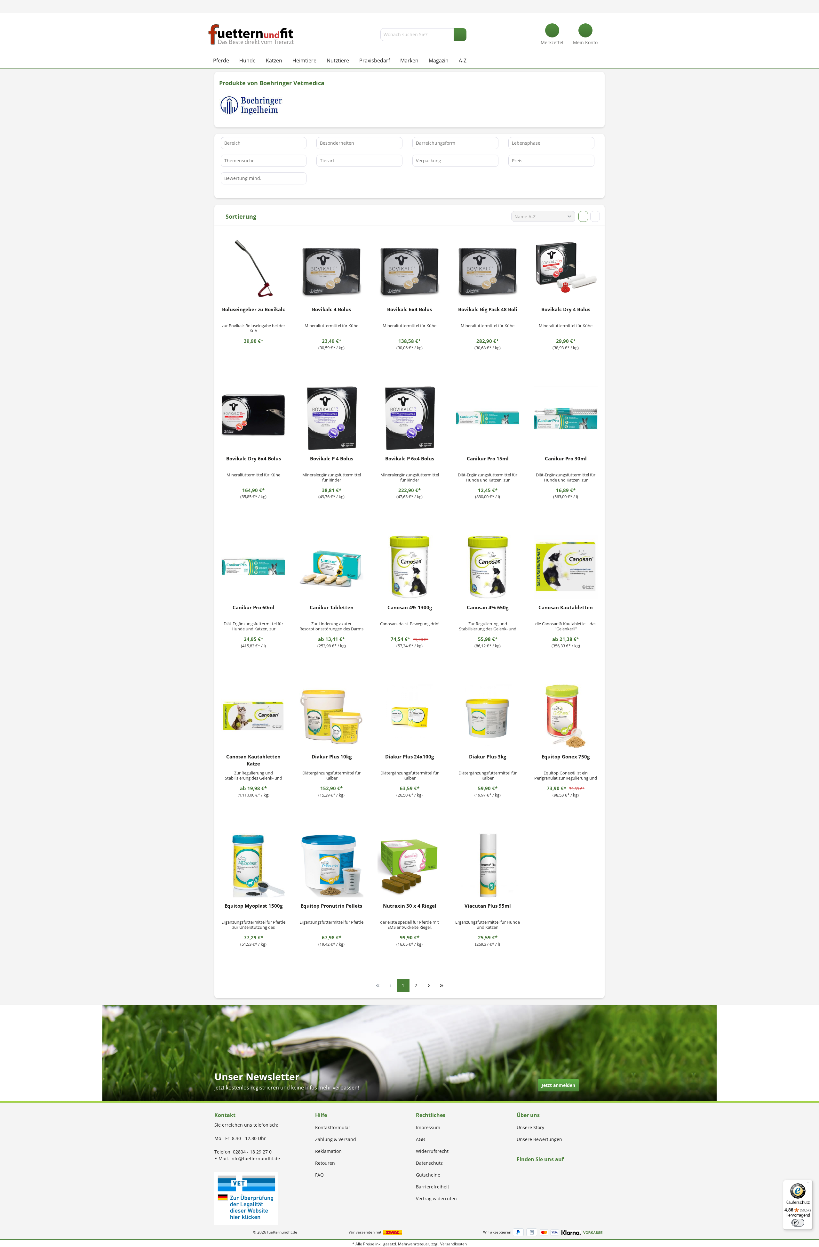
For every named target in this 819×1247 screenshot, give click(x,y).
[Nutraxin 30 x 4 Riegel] (409, 865)
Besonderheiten (337, 143)
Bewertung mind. (242, 178)
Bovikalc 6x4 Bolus (409, 309)
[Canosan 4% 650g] (487, 567)
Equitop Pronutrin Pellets (331, 906)
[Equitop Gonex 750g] (565, 716)
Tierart (327, 161)
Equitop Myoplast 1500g (253, 906)
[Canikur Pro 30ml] (565, 418)
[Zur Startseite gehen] (251, 34)
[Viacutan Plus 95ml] (487, 865)
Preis (517, 161)
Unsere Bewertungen (539, 1139)
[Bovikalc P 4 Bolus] (331, 418)
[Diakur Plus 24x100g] (409, 716)
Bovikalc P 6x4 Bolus (409, 458)
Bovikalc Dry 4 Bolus (565, 309)
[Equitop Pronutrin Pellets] (331, 865)
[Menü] (809, 1183)
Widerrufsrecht (432, 1151)
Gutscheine (428, 1175)
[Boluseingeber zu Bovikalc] (253, 269)
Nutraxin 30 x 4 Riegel (409, 906)
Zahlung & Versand (335, 1139)
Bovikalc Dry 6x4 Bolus (253, 458)
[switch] (797, 1223)
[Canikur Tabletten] (331, 567)
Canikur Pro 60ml (253, 607)
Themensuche (239, 161)
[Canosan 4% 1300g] (409, 567)
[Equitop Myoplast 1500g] (253, 865)
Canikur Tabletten (332, 607)
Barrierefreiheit (432, 1187)
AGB (420, 1139)
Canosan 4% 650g (487, 607)
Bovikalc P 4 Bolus (331, 458)
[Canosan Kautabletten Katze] (253, 716)
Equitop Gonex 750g (566, 756)
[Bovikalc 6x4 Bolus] (409, 269)
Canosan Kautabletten (565, 607)
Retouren (325, 1163)
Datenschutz (429, 1163)
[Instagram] (526, 1172)
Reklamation (328, 1151)
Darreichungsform (435, 143)
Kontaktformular (332, 1127)
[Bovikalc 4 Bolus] (331, 269)
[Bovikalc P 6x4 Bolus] (409, 418)
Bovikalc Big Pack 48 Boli (487, 309)
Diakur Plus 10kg (332, 756)
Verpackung (428, 161)
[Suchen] (460, 34)
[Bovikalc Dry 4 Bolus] (565, 269)
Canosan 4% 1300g (409, 607)
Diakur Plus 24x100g (409, 756)
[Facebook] (519, 1172)
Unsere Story (530, 1127)
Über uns (528, 1115)
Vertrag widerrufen (436, 1198)
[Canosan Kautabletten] (565, 567)
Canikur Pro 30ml (566, 458)
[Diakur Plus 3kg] (487, 716)
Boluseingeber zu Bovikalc (253, 309)
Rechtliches (430, 1115)
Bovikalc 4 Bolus (331, 309)
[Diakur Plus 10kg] (331, 716)
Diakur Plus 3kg (487, 756)
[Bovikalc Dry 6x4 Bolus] (253, 418)
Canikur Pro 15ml (488, 458)
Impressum (428, 1127)
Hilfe (321, 1115)
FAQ (319, 1175)
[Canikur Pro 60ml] (253, 567)
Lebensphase (526, 143)
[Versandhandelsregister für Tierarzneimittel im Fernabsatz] (246, 1198)
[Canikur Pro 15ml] (487, 418)
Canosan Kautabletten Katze (253, 760)
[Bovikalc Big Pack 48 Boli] (487, 269)
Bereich (232, 143)
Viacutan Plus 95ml (488, 906)
